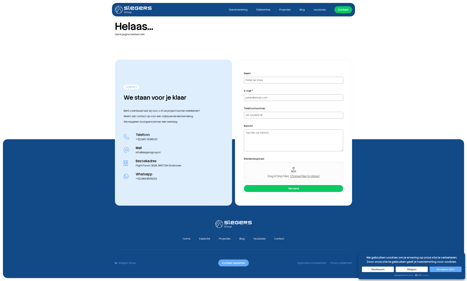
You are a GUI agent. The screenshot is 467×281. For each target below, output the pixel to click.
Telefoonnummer (254, 108)
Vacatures (320, 9)
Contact (343, 9)
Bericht (248, 126)
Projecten (285, 9)
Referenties (263, 9)
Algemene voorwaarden (311, 263)
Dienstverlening (238, 9)
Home (186, 238)
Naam (247, 73)
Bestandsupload (254, 158)
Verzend (293, 188)
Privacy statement (341, 263)
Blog (302, 9)
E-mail (248, 91)
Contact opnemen (233, 263)
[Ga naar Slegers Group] (133, 10)
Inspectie (204, 238)
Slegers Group (127, 263)
